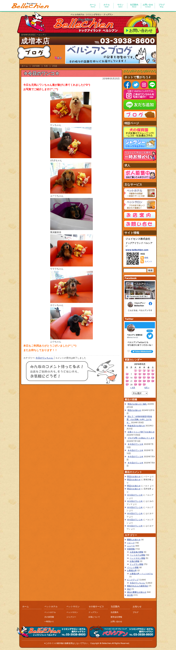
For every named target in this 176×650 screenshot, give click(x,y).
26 (153, 381)
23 (140, 381)
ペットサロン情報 (137, 558)
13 (127, 377)
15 (135, 377)
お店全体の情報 (136, 552)
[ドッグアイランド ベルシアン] (30, 5)
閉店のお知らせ (134, 410)
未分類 (130, 595)
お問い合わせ (141, 30)
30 (139, 384)
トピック (131, 543)
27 (127, 384)
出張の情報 (134, 561)
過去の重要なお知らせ (136, 592)
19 (153, 377)
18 (148, 377)
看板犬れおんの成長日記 (137, 586)
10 (144, 374)
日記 (129, 589)
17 (144, 377)
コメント (148, 261)
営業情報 (131, 549)
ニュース (131, 546)
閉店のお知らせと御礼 (137, 404)
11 (148, 374)
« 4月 (132, 387)
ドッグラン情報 (136, 564)
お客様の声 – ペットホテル (141, 573)
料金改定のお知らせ (136, 425)
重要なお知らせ (134, 539)
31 (144, 384)
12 (153, 374)
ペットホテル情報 (137, 555)
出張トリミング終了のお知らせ (141, 432)
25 (148, 381)
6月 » (147, 387)
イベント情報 (133, 567)
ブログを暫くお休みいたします (141, 438)
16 (140, 377)
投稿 (146, 257)
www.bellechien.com (137, 249)
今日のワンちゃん (44, 357)
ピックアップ (133, 579)
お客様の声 (132, 570)
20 (127, 381)
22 (135, 381)
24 (144, 381)
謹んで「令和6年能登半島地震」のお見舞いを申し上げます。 (139, 419)
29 (135, 384)
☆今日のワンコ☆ (41, 73)
